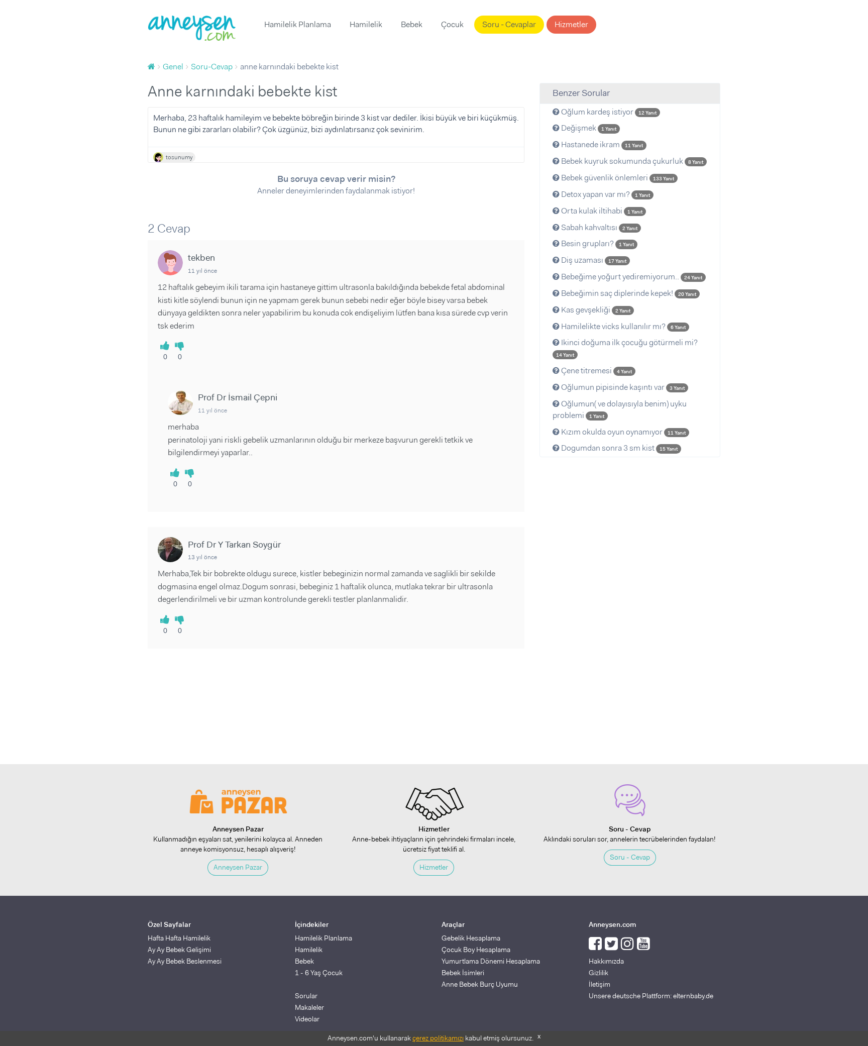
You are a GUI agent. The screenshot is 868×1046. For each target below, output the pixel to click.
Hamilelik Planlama (297, 24)
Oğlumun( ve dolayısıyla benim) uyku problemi (620, 409)
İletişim (599, 984)
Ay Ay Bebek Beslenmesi (185, 961)
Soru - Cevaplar (509, 24)
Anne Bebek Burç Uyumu (480, 984)
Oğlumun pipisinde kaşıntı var (622, 387)
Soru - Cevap (630, 857)
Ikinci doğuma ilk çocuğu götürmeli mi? (627, 347)
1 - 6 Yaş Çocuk (319, 972)
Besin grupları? (597, 243)
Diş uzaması (593, 260)
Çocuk (452, 24)
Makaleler (309, 1007)
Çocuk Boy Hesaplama (476, 949)
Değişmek (588, 128)
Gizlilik (598, 972)
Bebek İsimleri (463, 972)
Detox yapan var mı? (605, 194)
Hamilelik (366, 24)
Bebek (411, 24)
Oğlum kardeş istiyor (608, 112)
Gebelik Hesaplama (471, 938)
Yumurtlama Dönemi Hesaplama (491, 961)
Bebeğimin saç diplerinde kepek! (628, 293)
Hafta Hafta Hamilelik (179, 938)
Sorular (306, 995)
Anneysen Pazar (237, 867)
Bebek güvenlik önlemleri (617, 177)
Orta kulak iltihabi (601, 210)
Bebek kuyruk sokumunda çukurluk (631, 161)
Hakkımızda (606, 961)
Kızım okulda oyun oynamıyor (623, 432)
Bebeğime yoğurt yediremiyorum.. (631, 276)
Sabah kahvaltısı (598, 227)
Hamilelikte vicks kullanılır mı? (623, 326)
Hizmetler (571, 24)
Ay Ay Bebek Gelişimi (179, 949)
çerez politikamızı (438, 1037)
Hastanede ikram (601, 144)
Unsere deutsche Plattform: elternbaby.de (651, 995)
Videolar (307, 1018)
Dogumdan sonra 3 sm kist (619, 448)
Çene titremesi (596, 370)
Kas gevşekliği (595, 309)
